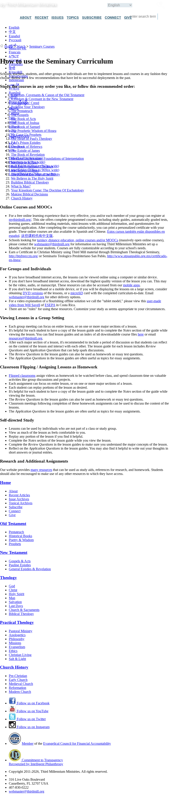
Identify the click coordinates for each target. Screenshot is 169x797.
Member (27, 743)
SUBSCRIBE (92, 17)
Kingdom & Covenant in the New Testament (42, 99)
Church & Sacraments (24, 610)
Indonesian (16, 80)
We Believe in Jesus (25, 170)
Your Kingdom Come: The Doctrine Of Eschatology (47, 190)
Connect (14, 511)
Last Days (16, 606)
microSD (76, 293)
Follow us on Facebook (33, 703)
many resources (41, 470)
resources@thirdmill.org (25, 338)
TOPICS (73, 17)
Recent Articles (19, 495)
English (14, 27)
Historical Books (20, 536)
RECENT (41, 17)
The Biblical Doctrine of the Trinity (35, 174)
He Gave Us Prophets (26, 135)
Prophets (15, 544)
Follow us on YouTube (32, 711)
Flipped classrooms (22, 375)
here (141, 334)
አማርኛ (14, 56)
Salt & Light (17, 659)
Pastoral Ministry (20, 631)
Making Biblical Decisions (29, 194)
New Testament (13, 552)
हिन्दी (12, 68)
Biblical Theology (21, 614)
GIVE (128, 17)
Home (8, 46)
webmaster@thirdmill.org (52, 244)
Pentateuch (16, 532)
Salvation (15, 602)
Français (14, 52)
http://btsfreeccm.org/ (23, 256)
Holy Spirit (16, 594)
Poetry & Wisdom (21, 540)
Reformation (17, 688)
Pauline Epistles (20, 565)
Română (14, 93)
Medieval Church (21, 684)
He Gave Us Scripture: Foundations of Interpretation (47, 158)
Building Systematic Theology (32, 166)
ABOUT (25, 17)
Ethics (13, 651)
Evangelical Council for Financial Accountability (77, 743)
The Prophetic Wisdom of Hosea (33, 131)
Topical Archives (20, 503)
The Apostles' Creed (25, 103)
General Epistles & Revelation (30, 569)
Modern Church (20, 692)
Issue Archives (19, 499)
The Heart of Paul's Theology (31, 139)
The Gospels (20, 115)
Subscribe (15, 507)
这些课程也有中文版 (37, 236)
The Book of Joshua (25, 123)
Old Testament (13, 523)
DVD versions (33, 293)
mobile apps (131, 285)
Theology (8, 577)
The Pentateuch (22, 111)
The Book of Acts (23, 119)
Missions (15, 643)
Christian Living (20, 655)
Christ (13, 590)
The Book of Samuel (25, 127)
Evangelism (17, 647)
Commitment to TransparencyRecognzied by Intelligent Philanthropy (36, 762)
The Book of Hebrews (26, 146)
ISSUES (57, 17)
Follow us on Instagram (33, 727)
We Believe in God (24, 162)
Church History (22, 198)
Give (12, 515)
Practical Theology (17, 622)
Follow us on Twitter (31, 719)
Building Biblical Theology (30, 182)
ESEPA (50, 305)
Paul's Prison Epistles (25, 142)
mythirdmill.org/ (20, 219)
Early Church (18, 680)
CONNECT (113, 17)
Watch (21, 46)
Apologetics (17, 635)
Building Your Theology (28, 107)
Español (14, 36)
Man (12, 598)
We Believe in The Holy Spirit (32, 178)
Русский (15, 40)
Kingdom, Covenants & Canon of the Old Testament (47, 95)
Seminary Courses (42, 46)
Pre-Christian (18, 676)
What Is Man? (21, 186)
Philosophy (16, 639)
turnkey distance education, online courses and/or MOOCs (77, 240)
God (12, 586)
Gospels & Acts (20, 561)
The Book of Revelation (28, 154)
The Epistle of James (25, 150)
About (13, 491)
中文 (12, 32)
